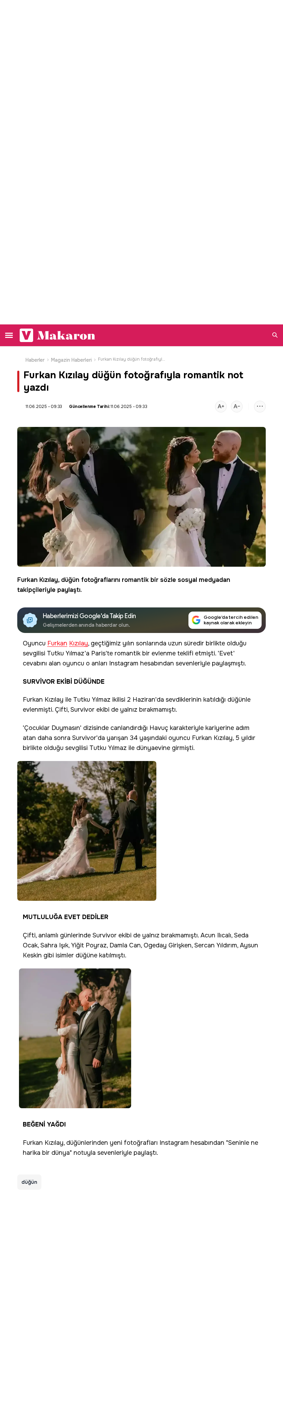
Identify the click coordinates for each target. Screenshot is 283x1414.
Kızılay (48, 580)
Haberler (35, 360)
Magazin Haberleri (71, 360)
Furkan (27, 580)
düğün (70, 580)
